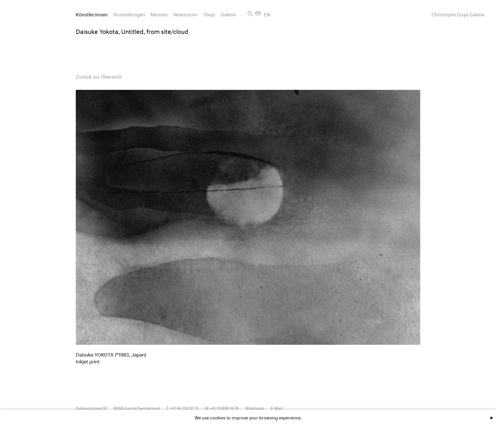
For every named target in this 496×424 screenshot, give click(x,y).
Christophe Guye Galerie (458, 13)
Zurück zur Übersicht (99, 76)
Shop (209, 14)
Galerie (228, 14)
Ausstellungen (129, 14)
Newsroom (185, 14)
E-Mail (277, 407)
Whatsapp (254, 407)
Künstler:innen (92, 14)
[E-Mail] (258, 13)
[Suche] (250, 13)
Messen (159, 14)
